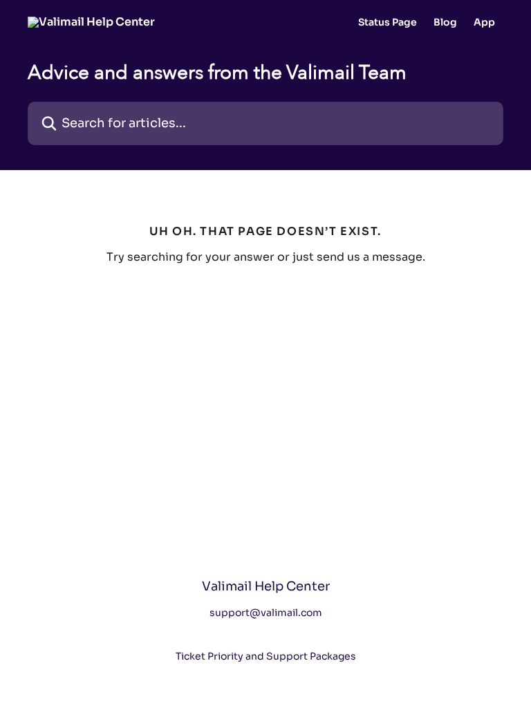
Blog (445, 22)
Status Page (387, 22)
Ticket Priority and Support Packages (266, 656)
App (484, 22)
